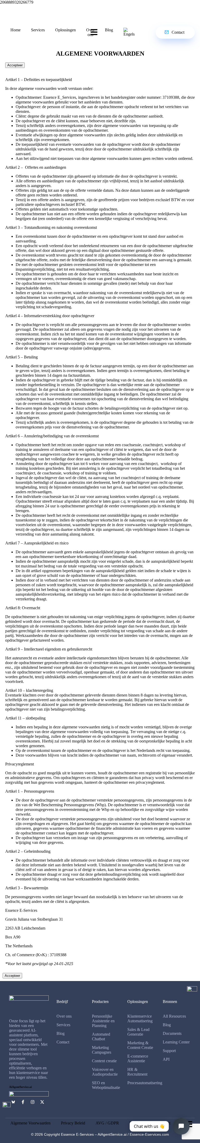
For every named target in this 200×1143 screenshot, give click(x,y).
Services (38, 30)
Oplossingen (65, 30)
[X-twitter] (42, 1102)
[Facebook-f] (23, 1102)
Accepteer (15, 65)
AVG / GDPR (107, 1123)
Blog (109, 30)
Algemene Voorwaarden (30, 1123)
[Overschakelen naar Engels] (129, 32)
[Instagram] (32, 1102)
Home (15, 30)
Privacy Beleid (73, 1123)
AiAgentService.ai (20, 1086)
